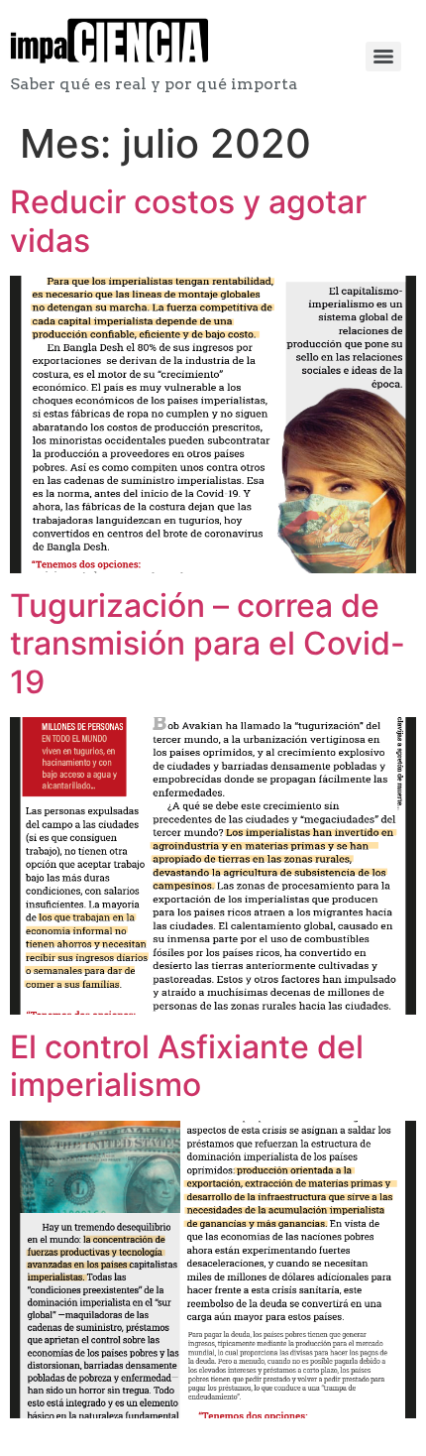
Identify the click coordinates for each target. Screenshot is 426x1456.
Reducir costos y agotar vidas (188, 220)
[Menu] (383, 56)
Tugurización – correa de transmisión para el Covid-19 (207, 643)
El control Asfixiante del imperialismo (187, 1066)
